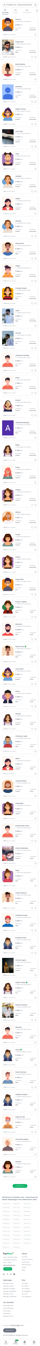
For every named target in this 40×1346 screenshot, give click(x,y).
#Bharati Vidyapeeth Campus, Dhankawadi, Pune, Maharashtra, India (17, 1239)
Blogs (23, 1270)
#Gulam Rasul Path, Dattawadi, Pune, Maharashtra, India (17, 1223)
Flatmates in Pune (8, 1294)
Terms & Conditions (27, 1259)
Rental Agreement (8, 1305)
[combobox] (20, 5)
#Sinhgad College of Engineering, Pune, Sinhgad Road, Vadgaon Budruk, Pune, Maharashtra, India (17, 1247)
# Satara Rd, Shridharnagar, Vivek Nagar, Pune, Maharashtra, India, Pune (7, 1207)
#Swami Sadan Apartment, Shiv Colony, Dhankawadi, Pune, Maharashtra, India (17, 1211)
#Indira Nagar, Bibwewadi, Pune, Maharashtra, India (28, 1235)
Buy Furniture (6, 1311)
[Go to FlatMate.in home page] (11, 1253)
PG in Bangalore (26, 1291)
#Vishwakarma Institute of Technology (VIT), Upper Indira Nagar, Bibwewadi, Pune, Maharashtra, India (7, 1239)
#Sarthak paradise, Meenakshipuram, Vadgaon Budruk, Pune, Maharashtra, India (17, 1215)
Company (25, 1257)
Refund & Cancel (26, 1265)
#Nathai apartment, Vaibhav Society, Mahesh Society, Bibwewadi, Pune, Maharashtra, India (17, 1203)
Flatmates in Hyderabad (10, 1296)
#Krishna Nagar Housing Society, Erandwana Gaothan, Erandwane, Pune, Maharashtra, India (7, 1231)
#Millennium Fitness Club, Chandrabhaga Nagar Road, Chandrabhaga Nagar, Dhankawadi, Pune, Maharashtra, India (7, 1211)
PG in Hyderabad (26, 1296)
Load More (19, 1186)
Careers (24, 1267)
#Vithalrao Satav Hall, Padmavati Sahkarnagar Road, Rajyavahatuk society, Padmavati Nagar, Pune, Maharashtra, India (28, 1243)
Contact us (8, 1269)
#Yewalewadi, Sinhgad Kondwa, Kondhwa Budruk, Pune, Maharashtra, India (28, 1227)
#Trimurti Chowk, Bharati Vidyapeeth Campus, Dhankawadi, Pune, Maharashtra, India (28, 1207)
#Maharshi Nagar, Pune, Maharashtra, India (17, 1243)
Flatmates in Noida (8, 1286)
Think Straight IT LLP (17, 1325)
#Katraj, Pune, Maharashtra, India (7, 1243)
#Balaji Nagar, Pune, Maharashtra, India (7, 1235)
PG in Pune (25, 1294)
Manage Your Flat (8, 1316)
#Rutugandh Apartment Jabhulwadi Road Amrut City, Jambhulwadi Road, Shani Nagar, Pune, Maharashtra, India (28, 1215)
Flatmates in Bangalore (9, 1291)
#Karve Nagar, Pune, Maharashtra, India (7, 1227)
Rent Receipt (6, 1313)
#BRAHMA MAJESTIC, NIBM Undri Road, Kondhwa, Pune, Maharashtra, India (7, 1219)
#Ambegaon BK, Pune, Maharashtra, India (7, 1215)
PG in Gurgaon (26, 1288)
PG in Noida (25, 1286)
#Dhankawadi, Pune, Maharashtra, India (17, 1235)
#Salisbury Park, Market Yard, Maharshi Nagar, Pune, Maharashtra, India (7, 1247)
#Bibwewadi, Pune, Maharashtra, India (7, 1203)
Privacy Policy (25, 1262)
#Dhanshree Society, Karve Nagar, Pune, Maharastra (28, 1203)
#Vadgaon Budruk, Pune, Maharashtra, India (17, 1219)
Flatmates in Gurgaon (9, 1288)
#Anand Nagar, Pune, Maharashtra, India (28, 1219)
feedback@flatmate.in (9, 1265)
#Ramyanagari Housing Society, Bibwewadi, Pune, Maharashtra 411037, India (17, 1207)
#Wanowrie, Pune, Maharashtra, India (17, 1227)
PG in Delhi (25, 1283)
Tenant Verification (8, 1308)
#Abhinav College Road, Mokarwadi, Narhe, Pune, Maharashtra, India (28, 1231)
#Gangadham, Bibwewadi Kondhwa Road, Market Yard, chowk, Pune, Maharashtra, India (28, 1239)
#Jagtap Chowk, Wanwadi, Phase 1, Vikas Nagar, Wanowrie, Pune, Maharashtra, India (17, 1231)
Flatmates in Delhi (8, 1283)
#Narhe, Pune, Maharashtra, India (28, 1223)
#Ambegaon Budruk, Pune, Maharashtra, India (28, 1211)
